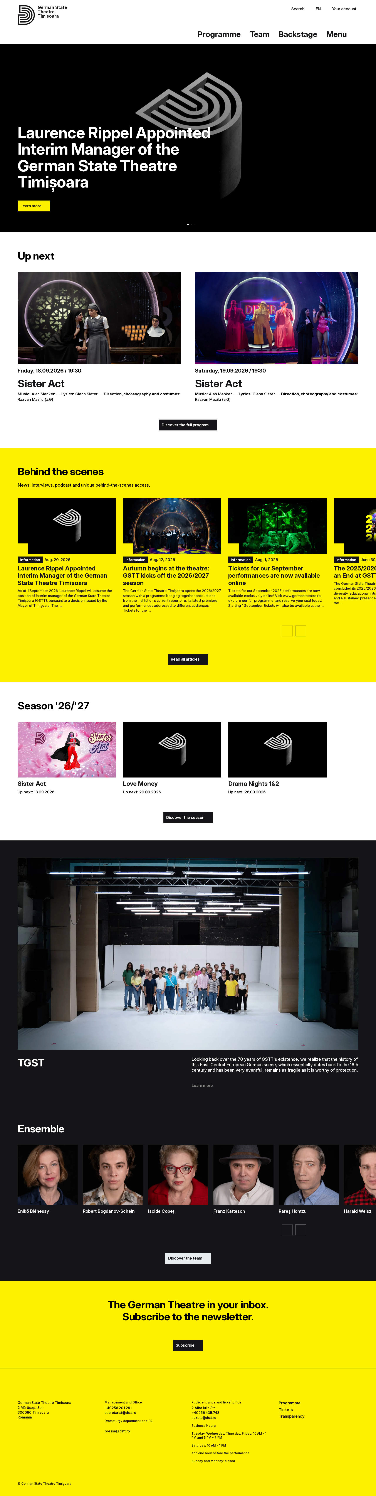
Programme (219, 34)
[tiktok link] (201, 1384)
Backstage (298, 34)
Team (260, 34)
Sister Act (41, 383)
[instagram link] (188, 1384)
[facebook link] (174, 1384)
